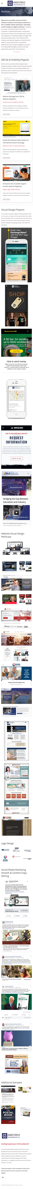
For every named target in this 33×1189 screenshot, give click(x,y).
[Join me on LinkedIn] (2, 1177)
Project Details (6, 114)
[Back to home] (16, 3)
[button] (2, 3)
